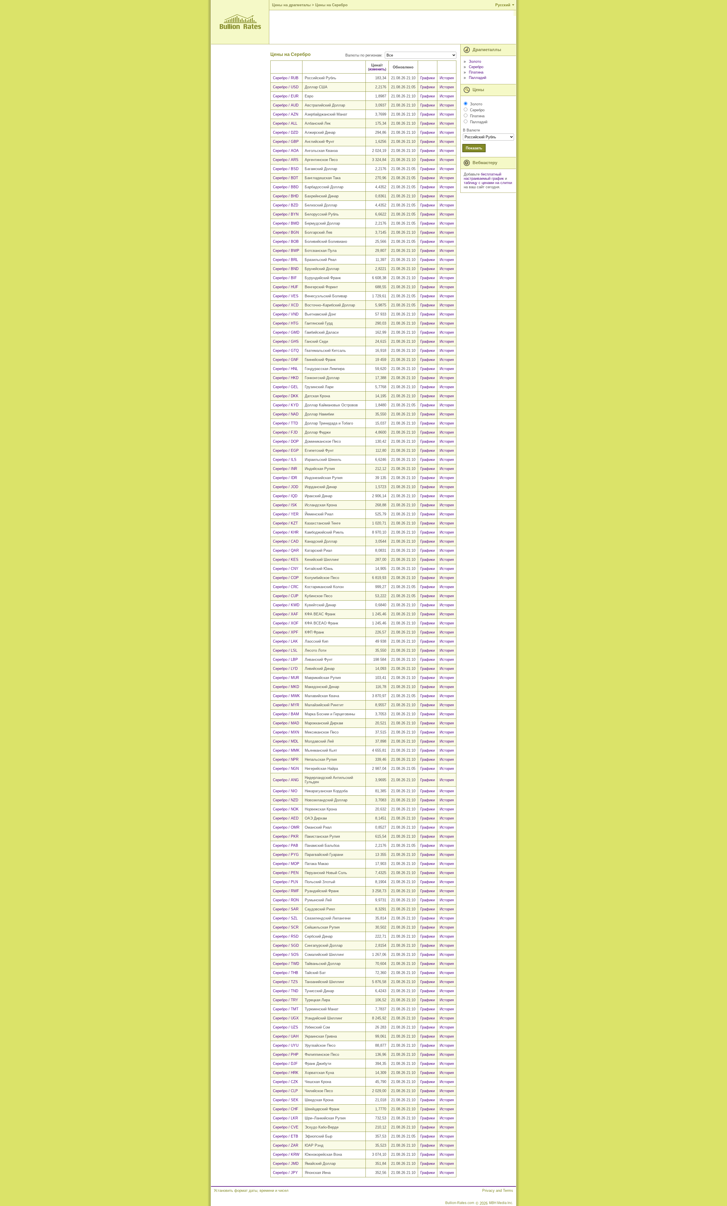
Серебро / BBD (285, 187)
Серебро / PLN (285, 882)
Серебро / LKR (285, 1118)
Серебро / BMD (286, 223)
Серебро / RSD (285, 936)
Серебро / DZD (285, 132)
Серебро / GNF (285, 360)
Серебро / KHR (285, 532)
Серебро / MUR (286, 678)
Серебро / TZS (285, 982)
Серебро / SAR (285, 909)
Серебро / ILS (284, 459)
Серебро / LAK (285, 641)
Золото (475, 61)
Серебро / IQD (285, 496)
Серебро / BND (285, 269)
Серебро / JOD (285, 487)
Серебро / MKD (286, 687)
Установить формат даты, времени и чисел (251, 1190)
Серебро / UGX (286, 1018)
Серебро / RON (286, 900)
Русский (502, 5)
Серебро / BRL (285, 260)
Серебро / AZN (285, 114)
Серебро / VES (285, 296)
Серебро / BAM (286, 714)
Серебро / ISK (285, 505)
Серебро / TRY (285, 1000)
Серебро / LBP (285, 659)
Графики (427, 78)
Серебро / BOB (286, 241)
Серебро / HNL (285, 369)
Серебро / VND (285, 314)
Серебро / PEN (285, 873)
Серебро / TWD (286, 964)
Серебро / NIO (285, 791)
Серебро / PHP (285, 1054)
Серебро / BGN (286, 232)
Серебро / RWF (286, 891)
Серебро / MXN (286, 732)
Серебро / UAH (285, 1036)
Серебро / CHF (285, 1109)
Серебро (476, 67)
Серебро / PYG (286, 854)
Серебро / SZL (285, 918)
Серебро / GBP (286, 141)
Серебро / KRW (286, 1154)
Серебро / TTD (285, 423)
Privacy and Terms (497, 1190)
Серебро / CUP (285, 596)
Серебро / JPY (285, 1173)
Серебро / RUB (285, 78)
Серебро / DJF (285, 1063)
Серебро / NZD (285, 800)
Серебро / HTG (285, 323)
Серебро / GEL (285, 387)
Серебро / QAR (286, 550)
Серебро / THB (285, 973)
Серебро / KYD (285, 405)
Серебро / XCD (285, 305)
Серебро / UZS (285, 1027)
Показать (474, 148)
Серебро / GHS (286, 341)
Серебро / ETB (285, 1136)
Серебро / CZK (285, 1082)
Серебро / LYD (285, 668)
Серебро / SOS (286, 954)
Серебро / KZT (285, 523)
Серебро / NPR (285, 759)
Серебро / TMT (285, 1009)
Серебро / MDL (285, 741)
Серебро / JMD (285, 1163)
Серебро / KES (285, 559)
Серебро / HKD (285, 378)
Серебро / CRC (285, 587)
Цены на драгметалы (291, 5)
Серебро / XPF (285, 632)
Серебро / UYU (285, 1045)
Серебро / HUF (285, 287)
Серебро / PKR (285, 836)
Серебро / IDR (285, 478)
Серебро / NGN (286, 768)
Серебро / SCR (285, 927)
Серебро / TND (285, 991)
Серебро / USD (285, 87)
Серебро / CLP (285, 1091)
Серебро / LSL (285, 650)
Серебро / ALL (285, 123)
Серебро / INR (285, 469)
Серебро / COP (286, 578)
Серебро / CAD (285, 541)
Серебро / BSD (285, 169)
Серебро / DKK (285, 396)
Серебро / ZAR (285, 1145)
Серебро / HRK (285, 1073)
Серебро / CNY (285, 569)
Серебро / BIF (285, 278)
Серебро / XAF (285, 614)
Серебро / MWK (286, 696)
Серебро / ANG (286, 780)
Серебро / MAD (286, 723)
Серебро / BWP (286, 250)
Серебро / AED (285, 818)
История (447, 78)
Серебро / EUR (285, 96)
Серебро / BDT (285, 178)
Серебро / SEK (285, 1100)
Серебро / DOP (286, 441)
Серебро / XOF (285, 623)
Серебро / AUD (285, 105)
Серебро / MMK (286, 750)
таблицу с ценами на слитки (488, 183)
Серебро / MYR (286, 705)
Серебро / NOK (286, 809)
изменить (377, 69)
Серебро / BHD (285, 196)
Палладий (477, 78)
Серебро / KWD (286, 605)
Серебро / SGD (286, 945)
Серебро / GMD (286, 332)
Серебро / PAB (285, 845)
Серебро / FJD (285, 432)
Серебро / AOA (286, 151)
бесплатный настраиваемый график (484, 176)
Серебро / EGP (286, 450)
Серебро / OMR (286, 827)
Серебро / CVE (285, 1127)
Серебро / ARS (285, 160)
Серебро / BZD (285, 205)
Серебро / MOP (286, 864)
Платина (476, 72)
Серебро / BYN (285, 214)
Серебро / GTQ (286, 350)
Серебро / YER (285, 514)
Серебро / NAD (285, 414)
